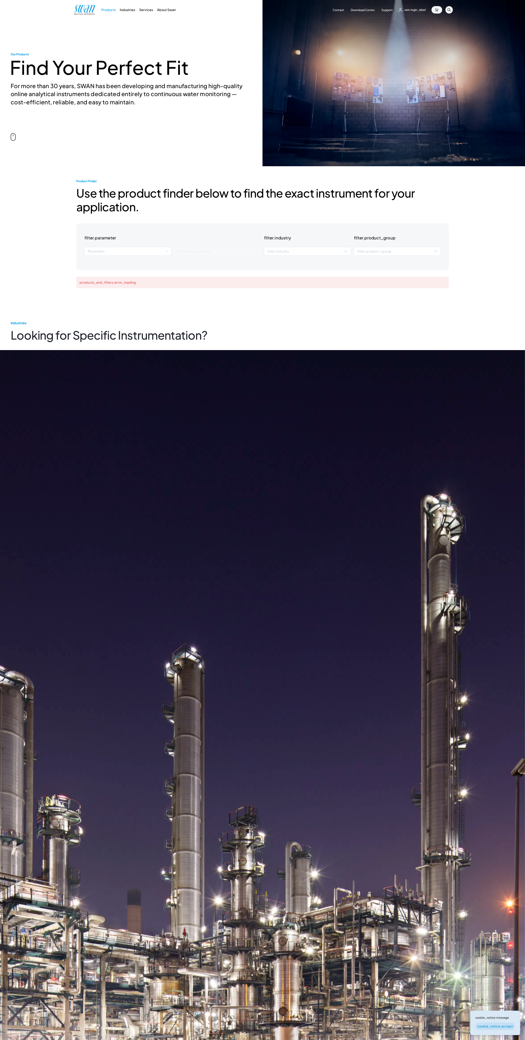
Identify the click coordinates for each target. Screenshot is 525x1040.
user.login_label (415, 9)
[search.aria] (449, 10)
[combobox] (127, 251)
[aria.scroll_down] (13, 137)
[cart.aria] (436, 10)
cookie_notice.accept (495, 1026)
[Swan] (84, 9)
